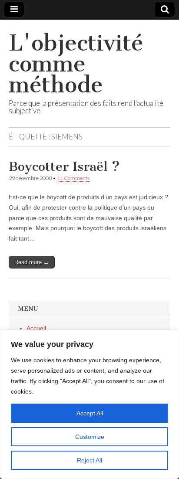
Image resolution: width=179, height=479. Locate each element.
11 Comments (73, 178)
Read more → (31, 262)
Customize (89, 436)
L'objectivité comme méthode (76, 64)
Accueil (36, 328)
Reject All (89, 460)
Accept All (89, 413)
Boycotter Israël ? (64, 166)
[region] (89, 404)
